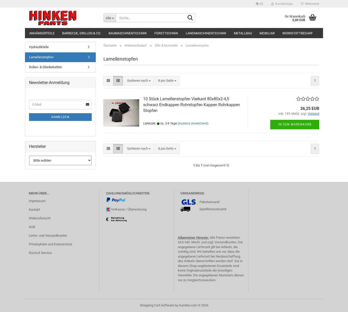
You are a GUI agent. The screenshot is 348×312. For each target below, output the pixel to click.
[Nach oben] (334, 304)
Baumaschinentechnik (128, 33)
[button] (259, 4)
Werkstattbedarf (297, 33)
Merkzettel (311, 4)
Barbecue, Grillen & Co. (81, 33)
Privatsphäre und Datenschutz (50, 244)
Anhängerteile (42, 33)
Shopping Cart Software (157, 305)
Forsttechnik (166, 33)
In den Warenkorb (294, 124)
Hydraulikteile (39, 47)
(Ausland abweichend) (193, 123)
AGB (32, 227)
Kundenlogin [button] (283, 4)
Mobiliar (267, 33)
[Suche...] (190, 18)
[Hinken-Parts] (62, 18)
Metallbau (243, 33)
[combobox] (139, 81)
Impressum (37, 201)
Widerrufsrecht (39, 218)
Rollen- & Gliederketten (45, 67)
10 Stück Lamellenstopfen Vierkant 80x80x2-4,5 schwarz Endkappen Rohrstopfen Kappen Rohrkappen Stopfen (191, 104)
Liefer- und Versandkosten (48, 235)
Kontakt (34, 209)
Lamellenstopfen (41, 57)
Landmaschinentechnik (206, 33)
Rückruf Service (40, 253)
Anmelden (60, 117)
